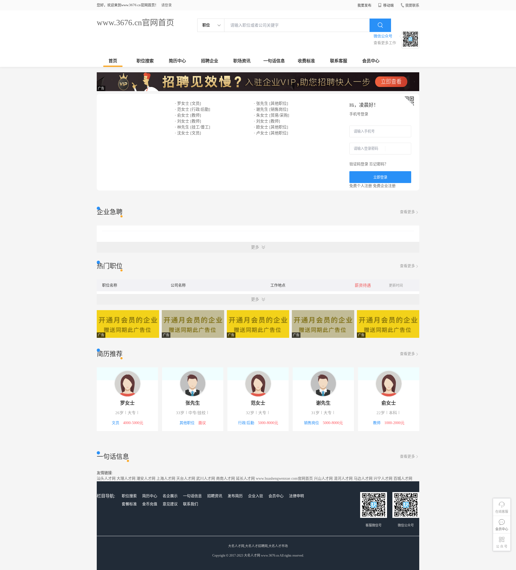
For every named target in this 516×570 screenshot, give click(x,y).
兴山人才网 (323, 478)
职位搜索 (145, 61)
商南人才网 (225, 478)
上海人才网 (165, 478)
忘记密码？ (378, 164)
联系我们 (190, 504)
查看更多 (407, 212)
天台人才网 (185, 478)
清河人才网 (343, 478)
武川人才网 (205, 478)
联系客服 (338, 61)
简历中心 (177, 61)
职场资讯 (241, 61)
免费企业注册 (384, 186)
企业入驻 (255, 496)
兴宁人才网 (383, 478)
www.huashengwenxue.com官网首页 (284, 478)
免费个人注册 (360, 186)
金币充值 (149, 504)
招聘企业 (209, 61)
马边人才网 (363, 478)
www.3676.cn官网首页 (135, 22)
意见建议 (170, 504)
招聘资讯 (214, 496)
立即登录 (380, 177)
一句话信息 (274, 61)
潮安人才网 (146, 478)
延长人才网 (245, 478)
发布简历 (235, 496)
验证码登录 (358, 164)
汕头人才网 (106, 478)
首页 (113, 61)
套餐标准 (129, 504)
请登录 (166, 5)
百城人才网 (402, 478)
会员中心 (370, 61)
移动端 (388, 5)
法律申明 (296, 496)
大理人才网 (126, 478)
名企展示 (170, 496)
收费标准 (306, 61)
